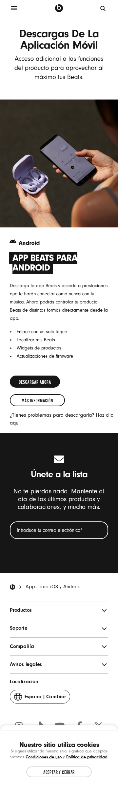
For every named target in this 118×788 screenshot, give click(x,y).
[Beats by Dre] (59, 8)
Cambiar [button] (45, 698)
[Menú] (14, 8)
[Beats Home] (12, 587)
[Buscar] (103, 8)
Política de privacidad (87, 756)
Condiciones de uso (44, 756)
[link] (35, 382)
